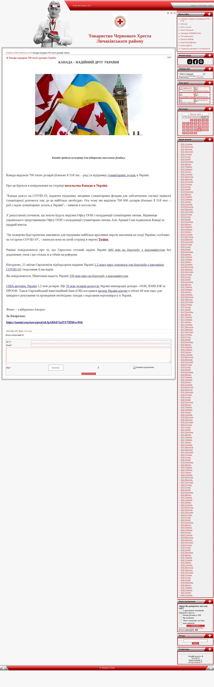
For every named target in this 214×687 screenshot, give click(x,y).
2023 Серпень (186, 505)
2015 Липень (186, 262)
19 (207, 127)
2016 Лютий (185, 279)
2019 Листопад (187, 392)
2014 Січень (186, 217)
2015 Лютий (185, 249)
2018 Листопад (187, 362)
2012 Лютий (185, 159)
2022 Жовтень (187, 480)
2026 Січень (186, 578)
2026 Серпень (186, 595)
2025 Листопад (187, 573)
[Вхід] (175, 13)
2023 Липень (186, 502)
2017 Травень (186, 317)
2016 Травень (186, 287)
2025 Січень (186, 548)
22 (192, 130)
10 (199, 123)
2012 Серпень (186, 174)
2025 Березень (187, 553)
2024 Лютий (185, 520)
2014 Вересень (187, 237)
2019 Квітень (186, 375)
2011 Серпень (186, 144)
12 (207, 123)
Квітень (24, 53)
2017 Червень (186, 320)
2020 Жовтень (187, 420)
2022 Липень (186, 472)
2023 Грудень (186, 515)
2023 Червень (186, 500)
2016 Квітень (186, 284)
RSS (89, 6)
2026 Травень (186, 588)
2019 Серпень (186, 385)
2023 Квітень (186, 495)
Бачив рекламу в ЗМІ (192, 615)
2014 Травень (186, 227)
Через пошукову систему (193, 621)
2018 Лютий (185, 340)
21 (188, 130)
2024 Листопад (187, 543)
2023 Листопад (187, 512)
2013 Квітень (186, 194)
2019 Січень (186, 367)
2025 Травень (186, 558)
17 (199, 127)
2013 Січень (186, 187)
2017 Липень (186, 322)
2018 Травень (186, 347)
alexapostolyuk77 (195, 662)
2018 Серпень (186, 355)
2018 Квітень (186, 345)
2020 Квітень (186, 405)
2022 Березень (187, 462)
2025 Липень (186, 563)
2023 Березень (187, 492)
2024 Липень (186, 532)
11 (203, 123)
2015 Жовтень (187, 269)
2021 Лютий (185, 430)
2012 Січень (186, 157)
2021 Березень (187, 432)
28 (188, 133)
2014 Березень (187, 222)
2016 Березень (187, 282)
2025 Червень (186, 560)
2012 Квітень (186, 164)
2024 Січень (186, 517)
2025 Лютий (185, 550)
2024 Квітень (186, 525)
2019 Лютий (185, 370)
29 (192, 133)
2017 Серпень (186, 325)
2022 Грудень (186, 485)
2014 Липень (186, 232)
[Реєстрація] (171, 13)
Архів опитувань (197, 628)
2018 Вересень (187, 357)
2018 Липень (186, 352)
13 (184, 127)
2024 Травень (186, 527)
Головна (9, 53)
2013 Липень (186, 202)
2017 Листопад (187, 332)
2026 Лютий (185, 580)
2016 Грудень (186, 304)
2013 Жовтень (187, 209)
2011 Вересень (187, 147)
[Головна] (168, 13)
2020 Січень (186, 397)
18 (203, 127)
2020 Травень (186, 407)
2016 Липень (186, 292)
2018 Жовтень (187, 360)
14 (188, 127)
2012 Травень (186, 167)
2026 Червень (186, 590)
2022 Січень (186, 457)
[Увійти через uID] (189, 61)
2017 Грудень (186, 335)
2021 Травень (186, 437)
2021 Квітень (186, 435)
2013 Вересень (187, 207)
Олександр (28, 331)
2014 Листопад (187, 242)
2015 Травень (186, 257)
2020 (17, 53)
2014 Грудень (186, 244)
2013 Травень (186, 197)
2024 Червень (186, 530)
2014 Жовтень (187, 239)
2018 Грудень (186, 365)
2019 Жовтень (187, 390)
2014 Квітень (186, 224)
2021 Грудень (186, 455)
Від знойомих (188, 618)
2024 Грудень (186, 545)
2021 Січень (186, 427)
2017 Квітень (186, 315)
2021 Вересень (187, 447)
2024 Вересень (187, 538)
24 (30, 53)
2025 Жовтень (187, 570)
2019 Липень (186, 382)
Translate (199, 77)
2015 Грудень (186, 274)
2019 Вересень (187, 387)
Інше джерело (189, 623)
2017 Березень (187, 312)
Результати (183, 628)
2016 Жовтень (187, 299)
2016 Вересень (187, 297)
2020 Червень (186, 410)
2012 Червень (186, 169)
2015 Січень (186, 247)
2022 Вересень (187, 477)
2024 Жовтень (187, 540)
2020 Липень (186, 412)
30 (195, 133)
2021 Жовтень (187, 450)
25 (203, 130)
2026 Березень (187, 583)
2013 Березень (187, 192)
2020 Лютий (185, 400)
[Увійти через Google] (201, 61)
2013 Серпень (186, 204)
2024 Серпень (186, 535)
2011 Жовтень (186, 149)
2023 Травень (186, 497)
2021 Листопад (187, 452)
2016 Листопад (187, 302)
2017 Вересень (187, 327)
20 (184, 130)
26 (207, 130)
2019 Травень (186, 377)
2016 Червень (186, 289)
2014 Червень (186, 229)
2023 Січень (186, 487)
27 (184, 133)
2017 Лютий (185, 310)
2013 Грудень (186, 214)
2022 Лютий (185, 460)
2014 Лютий (185, 219)
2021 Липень (186, 442)
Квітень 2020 (195, 114)
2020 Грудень (186, 425)
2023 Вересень (187, 507)
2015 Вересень (187, 267)
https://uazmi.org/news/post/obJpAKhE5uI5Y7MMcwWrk (44, 322)
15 (192, 127)
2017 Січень (186, 307)
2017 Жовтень (187, 330)
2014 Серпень (186, 234)
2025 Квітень (186, 555)
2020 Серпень (186, 415)
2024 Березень (187, 522)
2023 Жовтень (187, 510)
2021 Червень (186, 440)
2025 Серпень (186, 565)
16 (195, 127)
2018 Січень (186, 337)
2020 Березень (187, 402)
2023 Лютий (185, 490)
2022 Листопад (187, 482)
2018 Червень (186, 350)
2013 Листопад (187, 212)
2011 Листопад (187, 152)
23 (195, 130)
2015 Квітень (186, 254)
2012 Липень (186, 172)
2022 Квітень (186, 465)
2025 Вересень (187, 568)
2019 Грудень (186, 395)
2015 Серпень (186, 264)
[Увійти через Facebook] (195, 61)
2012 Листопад (187, 182)
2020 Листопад (187, 422)
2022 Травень (186, 467)
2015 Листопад (187, 272)
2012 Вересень (187, 177)
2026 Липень (186, 593)
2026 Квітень (186, 585)
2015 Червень (186, 259)
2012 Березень (187, 162)
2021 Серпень (186, 445)
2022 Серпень (186, 475)
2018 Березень (187, 342)
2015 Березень (187, 252)
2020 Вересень (187, 417)
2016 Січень (186, 277)
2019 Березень (187, 372)
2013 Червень (186, 199)
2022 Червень (186, 470)
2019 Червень (186, 380)
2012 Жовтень (187, 179)
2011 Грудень (186, 154)
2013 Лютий (185, 189)
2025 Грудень (186, 575)
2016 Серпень (186, 294)
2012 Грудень (186, 184)
